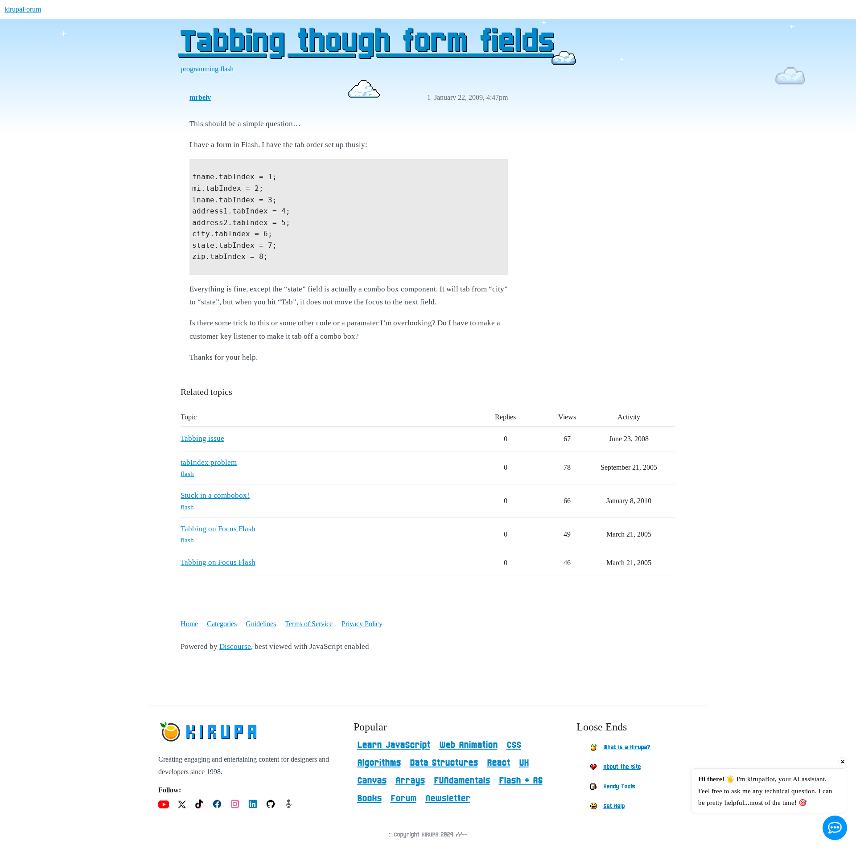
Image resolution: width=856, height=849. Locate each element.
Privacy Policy (362, 624)
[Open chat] (835, 828)
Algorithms (379, 763)
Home (189, 624)
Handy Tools (619, 786)
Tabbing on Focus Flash (218, 529)
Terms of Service (309, 624)
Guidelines (261, 624)
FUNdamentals (462, 780)
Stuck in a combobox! (215, 495)
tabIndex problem (209, 462)
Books (369, 798)
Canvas (372, 780)
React (498, 763)
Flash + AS (521, 780)
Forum (403, 798)
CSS (513, 745)
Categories (222, 624)
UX (524, 763)
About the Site (622, 767)
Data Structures (444, 763)
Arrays (410, 780)
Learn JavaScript (393, 745)
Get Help (614, 806)
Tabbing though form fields (365, 42)
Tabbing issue (202, 438)
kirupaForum (22, 9)
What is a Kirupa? (626, 747)
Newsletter (447, 798)
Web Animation (468, 745)
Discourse (235, 646)
